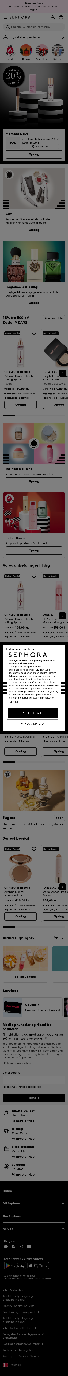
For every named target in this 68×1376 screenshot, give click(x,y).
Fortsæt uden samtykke (20, 648)
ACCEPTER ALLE (33, 713)
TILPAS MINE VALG (32, 724)
